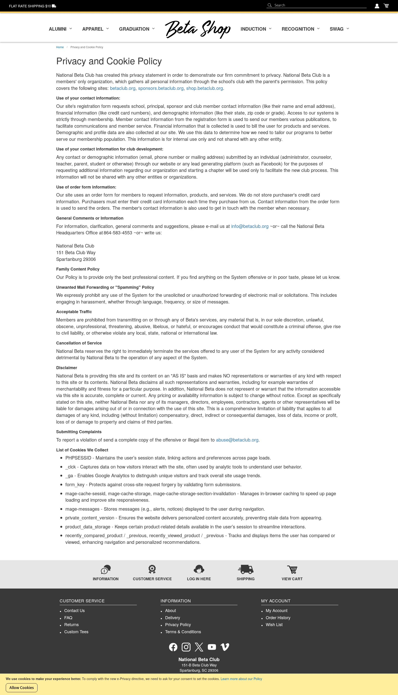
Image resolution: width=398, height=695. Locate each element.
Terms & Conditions (183, 631)
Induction (253, 28)
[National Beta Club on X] (199, 647)
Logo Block (198, 29)
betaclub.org (122, 88)
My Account (276, 610)
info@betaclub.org (250, 226)
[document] (199, 684)
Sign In (377, 6)
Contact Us (74, 610)
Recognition (298, 28)
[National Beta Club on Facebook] (173, 647)
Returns (71, 624)
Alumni (58, 28)
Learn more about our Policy (241, 678)
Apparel (92, 28)
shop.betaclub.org (204, 88)
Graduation (134, 28)
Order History (278, 617)
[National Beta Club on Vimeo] (224, 647)
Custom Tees (76, 631)
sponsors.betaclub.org (161, 88)
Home (60, 47)
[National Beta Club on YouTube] (212, 647)
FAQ (68, 617)
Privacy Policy (178, 624)
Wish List (274, 624)
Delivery (172, 617)
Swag (337, 28)
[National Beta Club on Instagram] (186, 647)
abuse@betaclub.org (237, 439)
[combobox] (316, 5)
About (170, 610)
